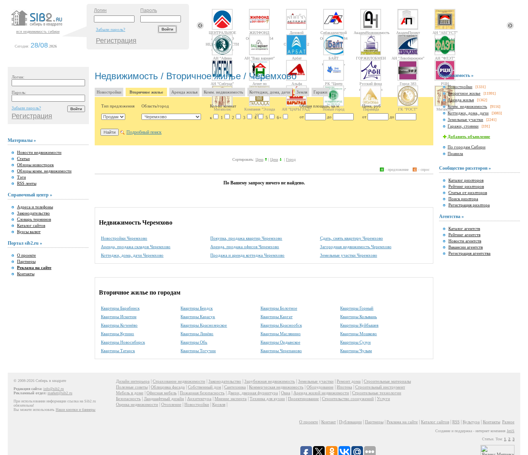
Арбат (296, 58)
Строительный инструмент (380, 387)
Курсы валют (29, 231)
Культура (471, 421)
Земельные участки (465, 119)
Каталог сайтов (31, 225)
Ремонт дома (349, 381)
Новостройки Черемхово (124, 238)
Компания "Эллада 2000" (259, 109)
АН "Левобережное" (408, 58)
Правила (455, 153)
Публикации (350, 421)
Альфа (296, 83)
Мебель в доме (129, 392)
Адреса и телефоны (35, 206)
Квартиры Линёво (197, 333)
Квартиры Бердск (197, 308)
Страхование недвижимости (179, 381)
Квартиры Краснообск (281, 325)
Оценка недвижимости (137, 404)
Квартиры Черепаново (281, 350)
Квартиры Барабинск (120, 308)
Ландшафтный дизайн (164, 398)
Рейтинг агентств (464, 234)
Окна (285, 392)
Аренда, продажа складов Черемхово (135, 246)
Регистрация (116, 40)
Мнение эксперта (231, 398)
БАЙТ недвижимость (333, 58)
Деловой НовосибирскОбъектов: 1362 (296, 32)
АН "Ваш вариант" (259, 58)
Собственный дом (204, 387)
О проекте (26, 255)
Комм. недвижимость (223, 92)
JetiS (510, 431)
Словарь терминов (34, 219)
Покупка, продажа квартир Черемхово (246, 238)
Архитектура (199, 398)
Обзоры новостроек (35, 164)
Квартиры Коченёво (119, 325)
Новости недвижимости (39, 152)
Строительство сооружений (348, 398)
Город (291, 159)
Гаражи (320, 92)
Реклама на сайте (402, 421)
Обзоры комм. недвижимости (44, 171)
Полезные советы (132, 387)
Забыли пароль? (110, 29)
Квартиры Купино (117, 333)
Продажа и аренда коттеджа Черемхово (247, 255)
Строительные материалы (387, 381)
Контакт (328, 421)
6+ (279, 117)
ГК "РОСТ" (407, 109)
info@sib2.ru (53, 389)
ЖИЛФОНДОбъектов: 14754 (259, 32)
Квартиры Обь (194, 342)
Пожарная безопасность (202, 392)
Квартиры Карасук (198, 316)
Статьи (23, 158)
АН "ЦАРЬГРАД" (296, 109)
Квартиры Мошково (358, 333)
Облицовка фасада (168, 387)
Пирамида (371, 109)
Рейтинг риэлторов (466, 186)
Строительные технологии (376, 392)
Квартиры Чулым (356, 350)
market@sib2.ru (60, 393)
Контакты (25, 273)
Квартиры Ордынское (280, 342)
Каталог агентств (464, 228)
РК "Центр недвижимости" (333, 83)
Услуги (383, 398)
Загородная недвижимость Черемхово (356, 246)
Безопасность (128, 398)
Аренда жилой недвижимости (321, 392)
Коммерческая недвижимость (276, 387)
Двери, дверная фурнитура (253, 392)
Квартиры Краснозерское (204, 325)
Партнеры (26, 261)
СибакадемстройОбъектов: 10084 (333, 32)
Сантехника (235, 387)
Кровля (218, 404)
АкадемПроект (408, 32)
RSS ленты (26, 183)
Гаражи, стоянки (463, 126)
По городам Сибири (466, 147)
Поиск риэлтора (463, 198)
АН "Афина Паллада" (222, 58)
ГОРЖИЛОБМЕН (371, 58)
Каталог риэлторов (466, 180)
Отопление (171, 404)
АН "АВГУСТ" (445, 32)
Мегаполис (222, 109)
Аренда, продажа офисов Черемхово (244, 246)
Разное (508, 421)
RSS (456, 421)
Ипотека (344, 387)
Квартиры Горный (356, 308)
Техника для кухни (267, 398)
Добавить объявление (469, 136)
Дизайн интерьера (133, 381)
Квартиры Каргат (277, 316)
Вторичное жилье (146, 92)
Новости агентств (464, 241)
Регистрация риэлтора (469, 205)
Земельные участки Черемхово (348, 255)
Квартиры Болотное (279, 308)
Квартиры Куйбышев (359, 325)
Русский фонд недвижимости (370, 83)
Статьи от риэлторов (467, 192)
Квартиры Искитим (118, 316)
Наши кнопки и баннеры (75, 409)
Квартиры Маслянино (281, 333)
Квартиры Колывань (358, 316)
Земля (301, 92)
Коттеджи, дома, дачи (269, 92)
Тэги (21, 177)
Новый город (333, 109)
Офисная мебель (161, 392)
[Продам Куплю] (113, 116)
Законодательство (33, 213)
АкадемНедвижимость (371, 32)
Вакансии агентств (465, 247)
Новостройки (109, 92)
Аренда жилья (184, 92)
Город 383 (408, 83)
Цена (259, 159)
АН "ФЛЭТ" (445, 58)
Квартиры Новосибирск (123, 342)
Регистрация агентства (469, 253)
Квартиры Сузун (355, 342)
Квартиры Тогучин (198, 350)
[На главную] (48, 26)
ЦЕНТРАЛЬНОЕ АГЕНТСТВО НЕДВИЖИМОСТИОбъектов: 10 (222, 32)
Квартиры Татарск (118, 350)
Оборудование (320, 387)
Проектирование (303, 398)
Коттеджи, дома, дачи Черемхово (132, 255)
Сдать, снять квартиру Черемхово (351, 238)
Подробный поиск (144, 132)
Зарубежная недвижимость (269, 381)
